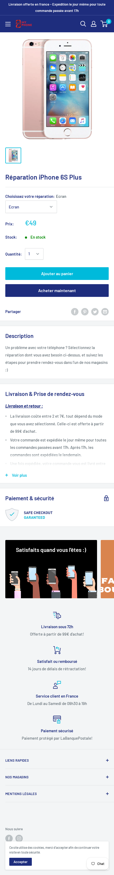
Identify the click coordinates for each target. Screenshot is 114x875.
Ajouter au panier (57, 273)
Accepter (21, 862)
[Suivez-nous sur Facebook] (9, 838)
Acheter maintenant (57, 290)
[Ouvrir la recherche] (83, 24)
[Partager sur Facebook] (74, 311)
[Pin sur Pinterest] (85, 311)
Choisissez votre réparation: (35, 196)
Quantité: (13, 254)
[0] (104, 24)
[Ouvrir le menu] (8, 24)
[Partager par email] (105, 311)
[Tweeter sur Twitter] (95, 311)
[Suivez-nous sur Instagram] (19, 838)
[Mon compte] (93, 24)
